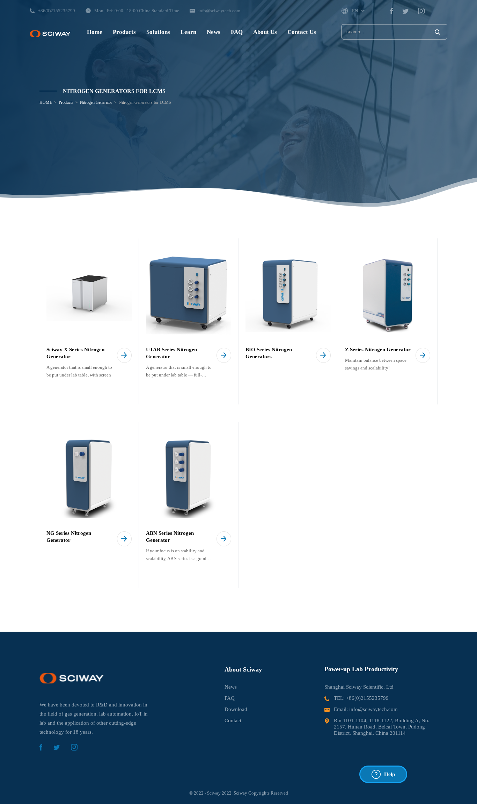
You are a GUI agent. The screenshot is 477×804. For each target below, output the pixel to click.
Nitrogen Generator (96, 102)
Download (236, 709)
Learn (188, 32)
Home (94, 32)
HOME (45, 102)
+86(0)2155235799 (367, 698)
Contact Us (301, 32)
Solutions (158, 32)
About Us (265, 32)
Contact (233, 720)
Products (124, 32)
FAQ (237, 32)
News (213, 32)
